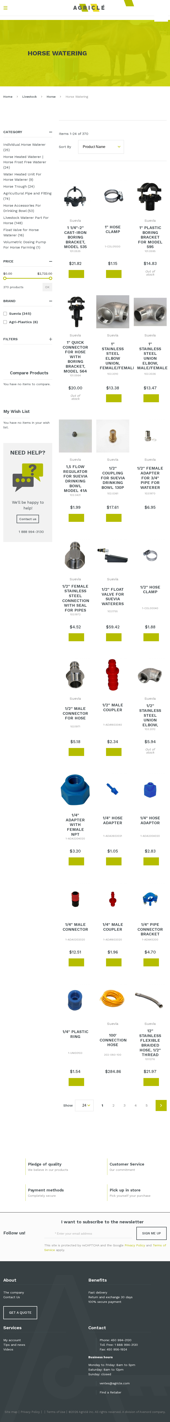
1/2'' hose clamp (150, 589)
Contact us (27, 519)
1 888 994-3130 (126, 1344)
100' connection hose (113, 1040)
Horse (51, 96)
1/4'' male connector (75, 927)
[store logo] (88, 7)
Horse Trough (23, 186)
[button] (63, 274)
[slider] (4, 278)
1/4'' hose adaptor (150, 820)
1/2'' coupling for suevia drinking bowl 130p (113, 478)
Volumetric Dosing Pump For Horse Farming (25, 244)
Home (7, 96)
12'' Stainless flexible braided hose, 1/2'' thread (150, 1042)
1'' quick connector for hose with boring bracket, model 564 (75, 356)
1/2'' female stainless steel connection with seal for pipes (75, 598)
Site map (11, 1412)
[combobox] (161, 17)
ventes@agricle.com (115, 1383)
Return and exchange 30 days (110, 1297)
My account (12, 1340)
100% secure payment (104, 1302)
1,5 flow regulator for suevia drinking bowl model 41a (75, 478)
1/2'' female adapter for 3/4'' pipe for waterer (150, 478)
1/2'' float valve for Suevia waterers (113, 596)
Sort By (65, 147)
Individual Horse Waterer (24, 147)
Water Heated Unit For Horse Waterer (22, 177)
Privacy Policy (135, 1245)
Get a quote (20, 1313)
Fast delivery (97, 1292)
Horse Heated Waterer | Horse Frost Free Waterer (24, 162)
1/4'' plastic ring (75, 1034)
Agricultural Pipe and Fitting (27, 196)
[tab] (27, 132)
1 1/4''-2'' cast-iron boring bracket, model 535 (75, 237)
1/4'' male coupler (112, 927)
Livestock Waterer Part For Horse (26, 220)
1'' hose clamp (113, 229)
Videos (8, 1349)
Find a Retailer (110, 1392)
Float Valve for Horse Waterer (21, 232)
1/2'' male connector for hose (75, 713)
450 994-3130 (121, 1340)
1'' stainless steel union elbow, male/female (152, 356)
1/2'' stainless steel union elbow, (150, 715)
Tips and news (14, 1344)
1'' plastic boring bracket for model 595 (150, 237)
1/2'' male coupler (112, 707)
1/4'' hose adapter (113, 820)
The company (13, 1292)
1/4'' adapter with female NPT (75, 824)
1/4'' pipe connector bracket (150, 929)
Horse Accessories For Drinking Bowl (23, 208)
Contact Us (11, 1297)
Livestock (29, 96)
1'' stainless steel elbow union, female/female (117, 356)
